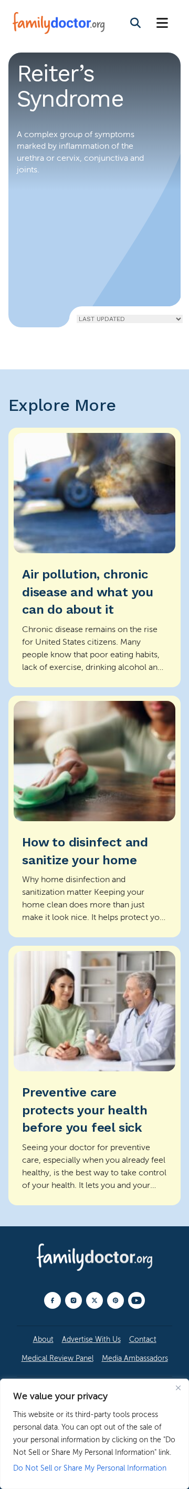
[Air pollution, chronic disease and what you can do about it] (94, 557)
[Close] (178, 1387)
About (43, 1339)
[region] (94, 1434)
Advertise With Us (91, 1339)
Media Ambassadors (135, 1358)
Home (27, 297)
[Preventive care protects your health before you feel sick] (94, 1075)
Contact (142, 1339)
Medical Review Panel (57, 1358)
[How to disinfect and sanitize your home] (94, 816)
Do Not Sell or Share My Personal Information (89, 1468)
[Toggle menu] (162, 23)
